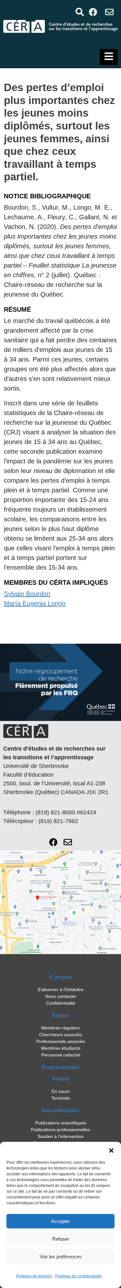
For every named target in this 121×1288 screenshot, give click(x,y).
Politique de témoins (34, 1276)
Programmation (61, 1067)
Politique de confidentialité (78, 1276)
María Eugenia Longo (35, 603)
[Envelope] (110, 12)
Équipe (60, 1015)
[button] (111, 1150)
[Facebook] (93, 12)
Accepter (60, 1221)
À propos (60, 977)
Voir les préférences (61, 1256)
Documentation (60, 1110)
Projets (60, 1079)
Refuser (60, 1239)
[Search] (80, 12)
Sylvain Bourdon (27, 593)
